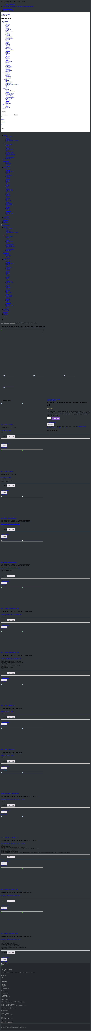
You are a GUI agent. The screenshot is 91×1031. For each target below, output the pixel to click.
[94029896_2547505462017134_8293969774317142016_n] (46, 380)
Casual (7, 101)
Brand (4, 22)
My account (6, 993)
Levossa (8, 56)
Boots (7, 87)
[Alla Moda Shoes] (5, 14)
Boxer (7, 52)
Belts (7, 75)
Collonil (8, 44)
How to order (6, 218)
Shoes (7, 85)
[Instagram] (3, 320)
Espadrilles (8, 83)
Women (5, 79)
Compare (4, 445)
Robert (7, 43)
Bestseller (5, 21)
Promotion (5, 104)
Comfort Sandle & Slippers (12, 84)
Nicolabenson (9, 66)
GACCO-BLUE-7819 (6, 430)
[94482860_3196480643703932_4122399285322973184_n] (22, 351)
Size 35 (8, 106)
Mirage (7, 28)
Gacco (7, 30)
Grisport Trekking (10, 97)
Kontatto (8, 71)
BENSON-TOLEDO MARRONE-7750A (10, 524)
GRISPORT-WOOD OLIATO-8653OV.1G (10, 895)
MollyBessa (9, 61)
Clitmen (8, 51)
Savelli (7, 57)
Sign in (3, 122)
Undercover (21, 6)
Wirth (7, 42)
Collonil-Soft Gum (51, 400)
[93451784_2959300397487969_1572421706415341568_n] (16, 392)
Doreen (8, 53)
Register (2, 119)
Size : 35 (8, 107)
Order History (6, 996)
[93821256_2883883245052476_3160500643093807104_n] (77, 380)
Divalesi (8, 24)
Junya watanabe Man (14, 6)
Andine (8, 69)
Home (2, 323)
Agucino (8, 63)
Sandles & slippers (10, 90)
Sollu (7, 25)
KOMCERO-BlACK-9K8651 (7, 711)
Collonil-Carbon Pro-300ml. (53, 399)
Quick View (4, 447)
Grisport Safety (9, 95)
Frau (7, 26)
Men (4, 88)
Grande (8, 39)
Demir (7, 54)
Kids (4, 108)
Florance (8, 65)
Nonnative (27, 6)
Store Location (10, 4)
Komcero (8, 47)
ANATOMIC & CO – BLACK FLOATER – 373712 (13, 799)
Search (15, 114)
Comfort (8, 35)
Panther (8, 58)
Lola (7, 60)
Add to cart (11, 436)
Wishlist (5, 995)
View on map (4, 975)
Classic (7, 102)
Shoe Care (8, 78)
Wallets (8, 74)
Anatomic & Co (9, 49)
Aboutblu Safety (10, 93)
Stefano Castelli (9, 38)
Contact (5, 221)
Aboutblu (8, 48)
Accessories (6, 72)
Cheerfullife (9, 37)
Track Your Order (8, 10)
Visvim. (32, 6)
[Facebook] (3, 319)
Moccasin (8, 99)
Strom (7, 40)
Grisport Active (9, 94)
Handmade (8, 103)
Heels (7, 80)
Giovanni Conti (9, 31)
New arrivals (6, 6)
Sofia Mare (8, 29)
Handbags (8, 76)
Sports (7, 89)
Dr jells (8, 62)
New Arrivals (9, 81)
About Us (5, 217)
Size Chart (5, 220)
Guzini (7, 33)
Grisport (8, 34)
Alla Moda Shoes (13, 1027)
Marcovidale (9, 70)
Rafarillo (8, 45)
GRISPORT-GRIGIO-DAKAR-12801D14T (11, 614)
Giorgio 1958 (9, 67)
